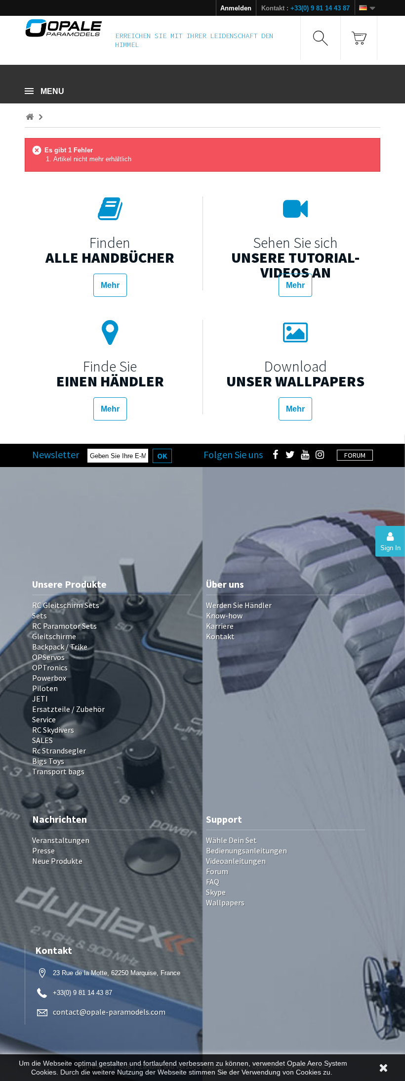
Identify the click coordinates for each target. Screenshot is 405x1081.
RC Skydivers (53, 730)
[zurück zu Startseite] (29, 117)
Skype (216, 892)
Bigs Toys (48, 761)
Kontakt (220, 636)
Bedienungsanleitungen (246, 850)
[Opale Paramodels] (64, 28)
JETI (40, 699)
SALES (42, 740)
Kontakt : (305, 8)
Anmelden (235, 8)
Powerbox (49, 678)
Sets (39, 615)
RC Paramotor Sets (64, 626)
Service (44, 719)
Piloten (45, 688)
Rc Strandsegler (59, 750)
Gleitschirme (54, 636)
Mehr (110, 285)
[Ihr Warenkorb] (358, 38)
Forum (217, 871)
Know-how (224, 615)
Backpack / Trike (59, 647)
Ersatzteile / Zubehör (68, 709)
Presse (43, 850)
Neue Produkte (57, 861)
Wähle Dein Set (231, 840)
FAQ (212, 882)
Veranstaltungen (60, 840)
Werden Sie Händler (239, 605)
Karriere (220, 626)
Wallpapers (225, 902)
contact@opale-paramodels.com (109, 1012)
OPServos (48, 657)
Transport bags (58, 771)
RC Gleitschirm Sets (65, 605)
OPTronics (50, 667)
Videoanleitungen (236, 861)
